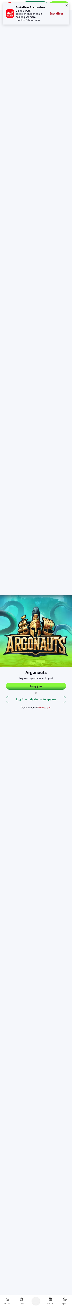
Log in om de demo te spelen (36, 699)
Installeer (56, 13)
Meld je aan (44, 707)
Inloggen (36, 686)
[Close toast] (66, 6)
